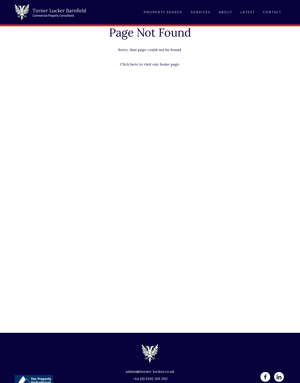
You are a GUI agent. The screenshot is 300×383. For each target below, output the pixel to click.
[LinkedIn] (279, 377)
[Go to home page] (50, 12)
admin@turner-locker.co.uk (150, 371)
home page (169, 64)
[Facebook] (265, 377)
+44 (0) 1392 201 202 (150, 378)
